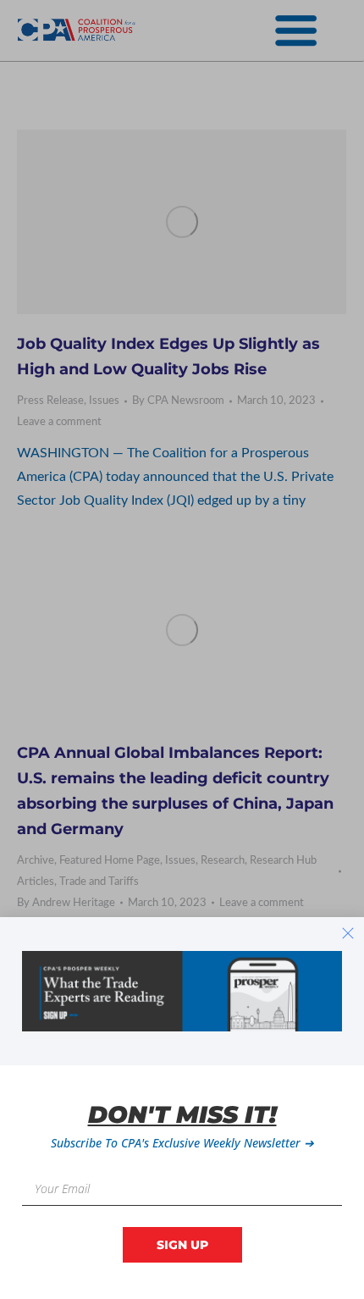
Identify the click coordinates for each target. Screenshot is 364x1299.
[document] (182, 649)
